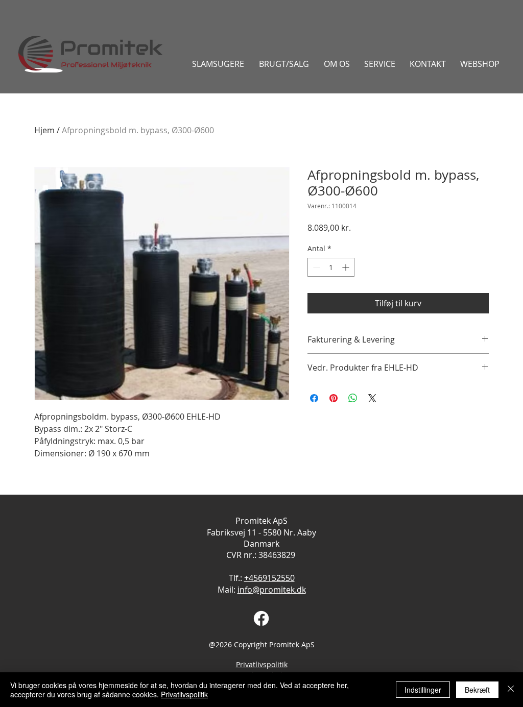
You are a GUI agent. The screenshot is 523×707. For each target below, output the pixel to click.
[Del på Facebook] (314, 398)
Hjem (44, 130)
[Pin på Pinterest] (333, 398)
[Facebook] (261, 618)
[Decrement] (315, 267)
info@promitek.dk (271, 589)
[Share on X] (372, 398)
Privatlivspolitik (262, 664)
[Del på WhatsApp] (353, 398)
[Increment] (346, 267)
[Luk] (511, 689)
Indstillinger (423, 690)
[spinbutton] (331, 267)
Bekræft (477, 690)
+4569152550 (269, 577)
